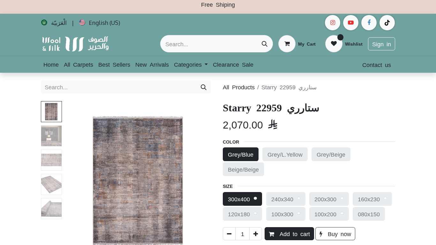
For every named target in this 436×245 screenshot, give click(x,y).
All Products (239, 87)
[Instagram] (332, 22)
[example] (350, 22)
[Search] (264, 43)
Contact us (376, 64)
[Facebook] (369, 22)
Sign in (381, 44)
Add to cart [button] (293, 233)
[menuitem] (54, 22)
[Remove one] (229, 233)
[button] (75, 180)
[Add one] (255, 233)
